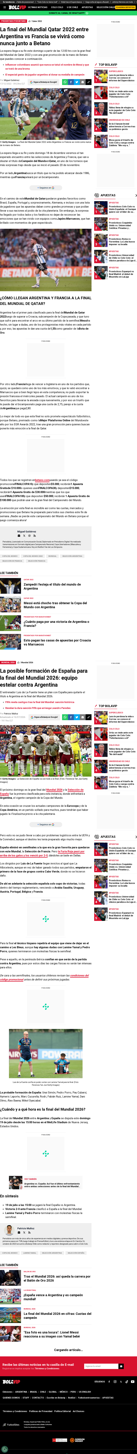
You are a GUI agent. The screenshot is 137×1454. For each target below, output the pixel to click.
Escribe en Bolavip (56, 110)
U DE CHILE (72, 7)
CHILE (43, 104)
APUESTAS (87, 7)
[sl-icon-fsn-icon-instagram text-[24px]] (115, 94)
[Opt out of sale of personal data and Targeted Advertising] (4, 1449)
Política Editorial (62, 123)
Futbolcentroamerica (89, 110)
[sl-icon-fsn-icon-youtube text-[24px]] (132, 94)
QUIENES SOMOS (11, 110)
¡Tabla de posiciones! (25, 2)
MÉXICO (64, 104)
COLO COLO (57, 7)
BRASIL (33, 104)
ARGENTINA (21, 104)
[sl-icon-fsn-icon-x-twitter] (121, 94)
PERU (73, 104)
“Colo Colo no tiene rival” (47, 2)
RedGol (71, 110)
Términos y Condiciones (47, 80)
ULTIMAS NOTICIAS (37, 7)
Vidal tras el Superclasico (71, 2)
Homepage (121, 62)
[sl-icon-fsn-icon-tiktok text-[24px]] (126, 94)
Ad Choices (78, 123)
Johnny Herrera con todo (122, 2)
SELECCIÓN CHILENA (107, 7)
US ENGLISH (85, 104)
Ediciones (7, 104)
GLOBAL (53, 104)
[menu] (4, 7)
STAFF (26, 110)
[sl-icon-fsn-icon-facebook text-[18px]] (109, 94)
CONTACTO (38, 110)
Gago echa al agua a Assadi (97, 2)
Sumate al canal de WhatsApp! (67, 13)
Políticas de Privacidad (40, 123)
